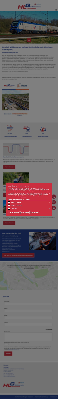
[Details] (49, 202)
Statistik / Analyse (16, 202)
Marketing (14, 208)
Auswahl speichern (14, 212)
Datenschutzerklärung (32, 195)
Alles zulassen (35, 212)
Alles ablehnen (25, 212)
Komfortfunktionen (16, 205)
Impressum (23, 197)
